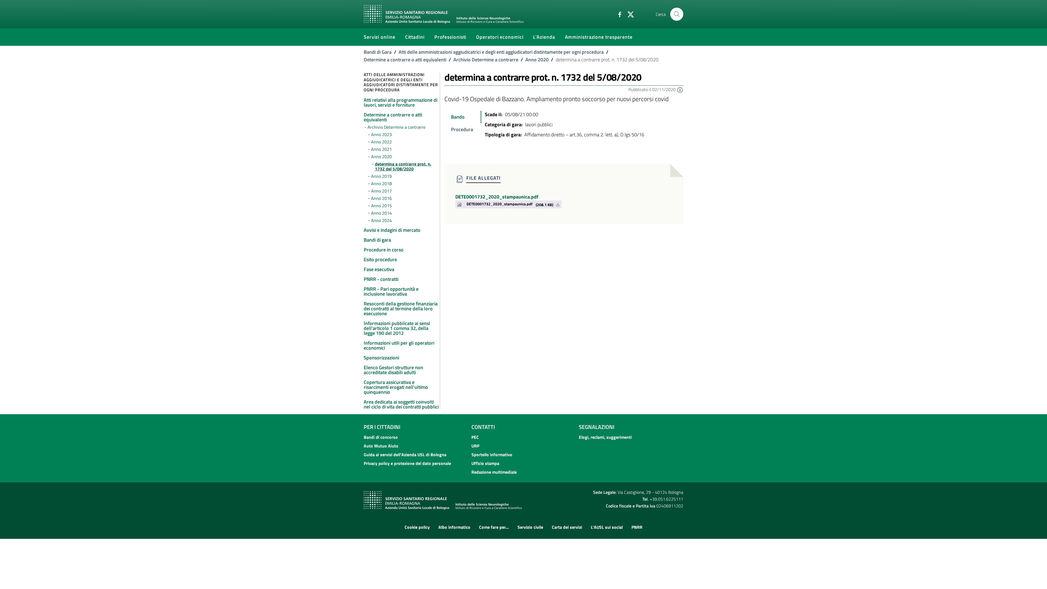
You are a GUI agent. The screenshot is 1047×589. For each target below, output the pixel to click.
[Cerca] (676, 14)
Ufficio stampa (485, 463)
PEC (475, 437)
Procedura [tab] (462, 129)
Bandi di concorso (381, 437)
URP (475, 446)
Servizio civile (530, 527)
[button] (680, 89)
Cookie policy (417, 527)
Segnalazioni (596, 427)
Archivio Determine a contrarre (485, 59)
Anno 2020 (537, 59)
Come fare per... (494, 527)
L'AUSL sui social (607, 527)
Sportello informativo (491, 454)
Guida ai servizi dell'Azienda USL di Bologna (405, 454)
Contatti (483, 427)
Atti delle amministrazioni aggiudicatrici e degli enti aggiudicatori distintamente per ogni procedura (501, 52)
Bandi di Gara (378, 52)
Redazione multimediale (494, 472)
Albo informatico (454, 527)
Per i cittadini (382, 427)
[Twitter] (628, 14)
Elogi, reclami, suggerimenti (605, 437)
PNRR (636, 527)
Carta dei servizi (567, 527)
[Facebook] (617, 14)
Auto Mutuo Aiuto (381, 446)
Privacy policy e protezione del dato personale (407, 463)
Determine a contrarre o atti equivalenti (405, 59)
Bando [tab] (458, 117)
